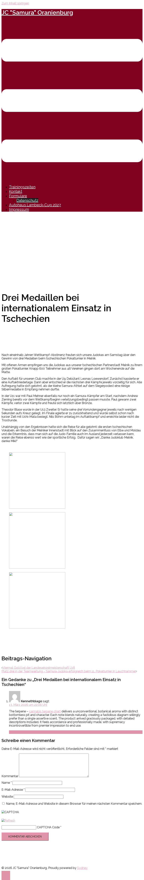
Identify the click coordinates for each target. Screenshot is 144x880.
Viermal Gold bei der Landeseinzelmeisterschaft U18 (39, 667)
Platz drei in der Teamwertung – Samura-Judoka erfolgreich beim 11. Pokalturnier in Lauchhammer (69, 671)
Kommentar (10, 776)
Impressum (19, 209)
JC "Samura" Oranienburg (37, 12)
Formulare (18, 196)
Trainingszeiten (22, 187)
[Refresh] (8, 820)
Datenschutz (27, 200)
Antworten (16, 732)
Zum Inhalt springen (15, 3)
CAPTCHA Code (48, 827)
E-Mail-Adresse (13, 789)
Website (7, 796)
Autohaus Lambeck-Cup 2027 (35, 205)
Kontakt (15, 191)
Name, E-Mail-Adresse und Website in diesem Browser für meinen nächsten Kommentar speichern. (74, 803)
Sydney (82, 868)
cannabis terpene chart (45, 711)
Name (7, 782)
